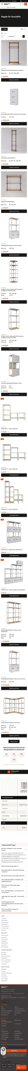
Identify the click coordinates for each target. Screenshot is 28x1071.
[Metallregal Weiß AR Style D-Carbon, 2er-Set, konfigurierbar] (14, 613)
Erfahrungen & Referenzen (6, 1011)
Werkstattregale (4, 935)
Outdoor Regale (4, 979)
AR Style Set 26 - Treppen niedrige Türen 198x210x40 (13, 590)
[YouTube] (7, 1002)
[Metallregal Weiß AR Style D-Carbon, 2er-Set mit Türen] (14, 661)
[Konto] (23, 4)
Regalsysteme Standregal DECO (8, 158)
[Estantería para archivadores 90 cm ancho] (14, 705)
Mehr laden (14, 741)
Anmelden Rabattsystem (19, 1011)
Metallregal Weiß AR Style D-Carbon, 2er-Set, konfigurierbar (11, 630)
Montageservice (4, 1015)
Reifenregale (4, 937)
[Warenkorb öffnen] (25, 4)
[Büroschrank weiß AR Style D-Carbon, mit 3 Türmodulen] (14, 97)
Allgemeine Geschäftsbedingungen (6, 1021)
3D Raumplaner (4, 1031)
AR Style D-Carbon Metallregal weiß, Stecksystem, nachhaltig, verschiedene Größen (12, 337)
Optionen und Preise (14, 80)
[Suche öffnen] (20, 4)
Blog (2, 1007)
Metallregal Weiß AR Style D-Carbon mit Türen (11, 245)
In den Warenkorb (13, 435)
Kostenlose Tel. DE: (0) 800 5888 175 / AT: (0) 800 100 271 (13, 998)
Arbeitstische (4, 945)
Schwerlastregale (5, 928)
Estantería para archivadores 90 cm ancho (10, 722)
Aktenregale (3, 954)
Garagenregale (4, 939)
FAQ (15, 1015)
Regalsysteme (4, 980)
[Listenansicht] (26, 36)
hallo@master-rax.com (6, 996)
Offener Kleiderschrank (6, 960)
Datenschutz (4, 1024)
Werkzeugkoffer (4, 947)
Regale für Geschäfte (5, 956)
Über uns (16, 1007)
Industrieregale (4, 924)
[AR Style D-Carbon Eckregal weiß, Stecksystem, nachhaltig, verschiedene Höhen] (14, 272)
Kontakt (3, 1009)
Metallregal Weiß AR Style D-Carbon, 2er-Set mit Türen (13, 679)
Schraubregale (4, 977)
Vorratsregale (4, 964)
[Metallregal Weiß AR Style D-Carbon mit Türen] (14, 228)
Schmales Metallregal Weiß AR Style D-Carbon (11, 383)
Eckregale (3, 971)
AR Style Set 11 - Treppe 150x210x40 (9, 428)
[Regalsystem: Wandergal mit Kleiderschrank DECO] (14, 53)
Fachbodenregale (5, 926)
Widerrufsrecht (17, 1020)
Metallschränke (4, 943)
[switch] (3, 1054)
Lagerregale (3, 918)
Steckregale (3, 975)
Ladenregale (4, 958)
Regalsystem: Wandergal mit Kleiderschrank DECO (12, 70)
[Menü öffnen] (2, 4)
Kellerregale (3, 941)
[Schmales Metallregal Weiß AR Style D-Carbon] (14, 366)
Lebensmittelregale (5, 962)
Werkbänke (3, 930)
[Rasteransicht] (24, 36)
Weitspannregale (5, 922)
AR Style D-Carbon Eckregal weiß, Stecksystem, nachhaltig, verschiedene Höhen (11, 290)
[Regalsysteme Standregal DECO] (14, 141)
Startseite (3, 7)
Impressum (3, 1026)
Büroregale (3, 952)
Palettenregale (4, 920)
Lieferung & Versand (5, 1013)
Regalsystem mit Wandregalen (8, 201)
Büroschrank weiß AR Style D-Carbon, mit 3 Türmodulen (13, 114)
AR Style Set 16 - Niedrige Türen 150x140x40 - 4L (12, 549)
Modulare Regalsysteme (6, 973)
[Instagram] (5, 1002)
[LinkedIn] (10, 1002)
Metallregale (3, 969)
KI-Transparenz (17, 1024)
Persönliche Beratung (19, 1009)
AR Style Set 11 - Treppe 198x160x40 (9, 509)
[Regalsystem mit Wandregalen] (14, 184)
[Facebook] (2, 1002)
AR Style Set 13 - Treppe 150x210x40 (9, 469)
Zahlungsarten (17, 1013)
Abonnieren (14, 1051)
